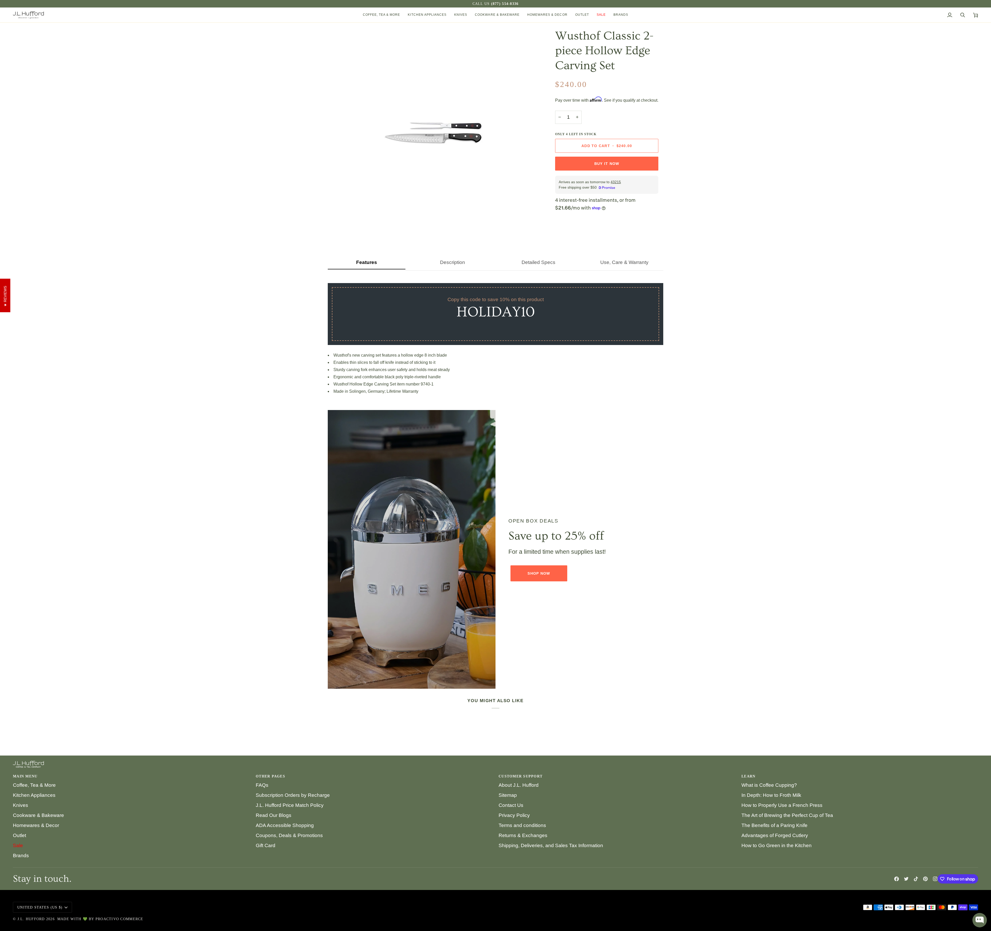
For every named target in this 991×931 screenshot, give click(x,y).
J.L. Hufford (31, 919)
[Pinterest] (925, 879)
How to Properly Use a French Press (781, 805)
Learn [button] (748, 776)
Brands (21, 855)
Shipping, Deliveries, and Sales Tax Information (551, 845)
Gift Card (265, 845)
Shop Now (539, 573)
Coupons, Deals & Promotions (289, 835)
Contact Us (511, 805)
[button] (381, 14)
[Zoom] (337, 228)
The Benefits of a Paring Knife (774, 825)
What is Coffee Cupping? (769, 785)
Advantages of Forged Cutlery (774, 835)
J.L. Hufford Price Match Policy (290, 805)
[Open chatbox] (979, 920)
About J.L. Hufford (519, 785)
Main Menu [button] (25, 776)
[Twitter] (906, 879)
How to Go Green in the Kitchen (776, 845)
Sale (18, 845)
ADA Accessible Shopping (285, 825)
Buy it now (606, 164)
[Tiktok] (916, 879)
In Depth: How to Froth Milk (771, 795)
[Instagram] (935, 879)
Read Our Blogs (273, 815)
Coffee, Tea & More (34, 785)
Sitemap (508, 795)
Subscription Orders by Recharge (293, 795)
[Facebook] (896, 879)
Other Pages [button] (270, 776)
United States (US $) (39, 907)
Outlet (19, 835)
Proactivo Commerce (119, 919)
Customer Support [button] (520, 776)
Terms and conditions (522, 825)
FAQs (262, 785)
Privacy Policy (514, 815)
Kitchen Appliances (34, 795)
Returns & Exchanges (523, 835)
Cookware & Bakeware (38, 815)
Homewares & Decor (36, 825)
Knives (20, 805)
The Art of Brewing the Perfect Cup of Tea (787, 815)
